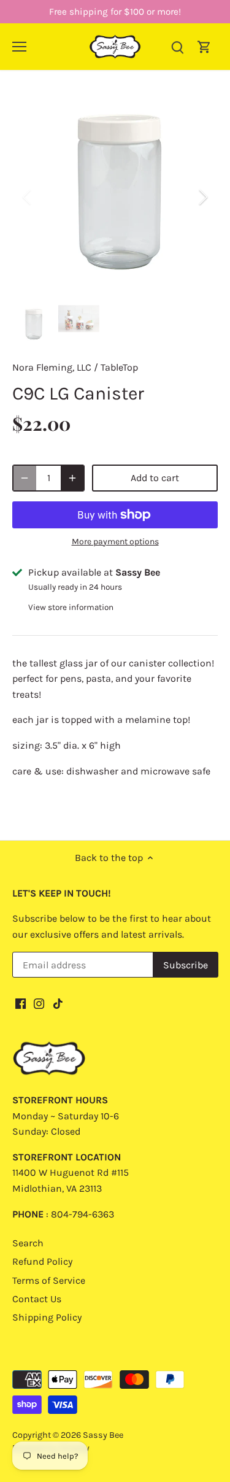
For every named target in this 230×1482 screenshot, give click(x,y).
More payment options (115, 541)
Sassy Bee (103, 1435)
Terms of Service (48, 1280)
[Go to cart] (204, 46)
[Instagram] (39, 1002)
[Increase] (72, 478)
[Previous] (27, 197)
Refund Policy (42, 1261)
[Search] (177, 46)
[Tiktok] (58, 1002)
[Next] (202, 197)
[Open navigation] (19, 47)
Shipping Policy (47, 1317)
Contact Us (36, 1299)
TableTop (119, 367)
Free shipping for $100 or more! (115, 11)
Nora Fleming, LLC (51, 367)
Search (28, 1243)
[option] (115, 197)
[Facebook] (20, 1002)
